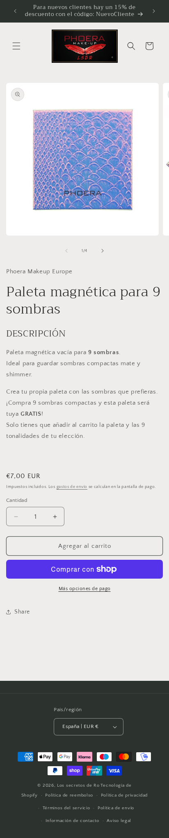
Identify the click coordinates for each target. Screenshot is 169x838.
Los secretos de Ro (78, 785)
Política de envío (116, 808)
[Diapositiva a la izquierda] (66, 251)
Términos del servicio (66, 808)
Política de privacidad (124, 795)
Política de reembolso (69, 795)
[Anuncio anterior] (15, 11)
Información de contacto (72, 820)
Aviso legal (119, 820)
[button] (16, 46)
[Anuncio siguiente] (154, 11)
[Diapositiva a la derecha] (103, 251)
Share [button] (22, 612)
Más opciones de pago (85, 588)
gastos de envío (72, 487)
